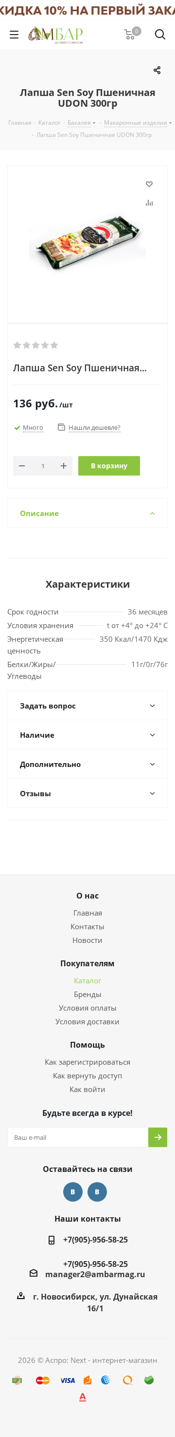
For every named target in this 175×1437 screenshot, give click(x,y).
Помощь (87, 1044)
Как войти (87, 1089)
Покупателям (87, 963)
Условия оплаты (88, 1008)
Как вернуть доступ (87, 1075)
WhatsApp (97, 1192)
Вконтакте (73, 1192)
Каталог (87, 980)
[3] (36, 345)
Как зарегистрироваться (87, 1062)
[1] (17, 345)
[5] (54, 345)
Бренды (88, 994)
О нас (87, 895)
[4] (45, 345)
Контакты (87, 926)
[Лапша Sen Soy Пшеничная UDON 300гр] (87, 236)
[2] (27, 345)
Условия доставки (87, 1021)
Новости (87, 940)
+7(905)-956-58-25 (95, 1239)
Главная (87, 913)
